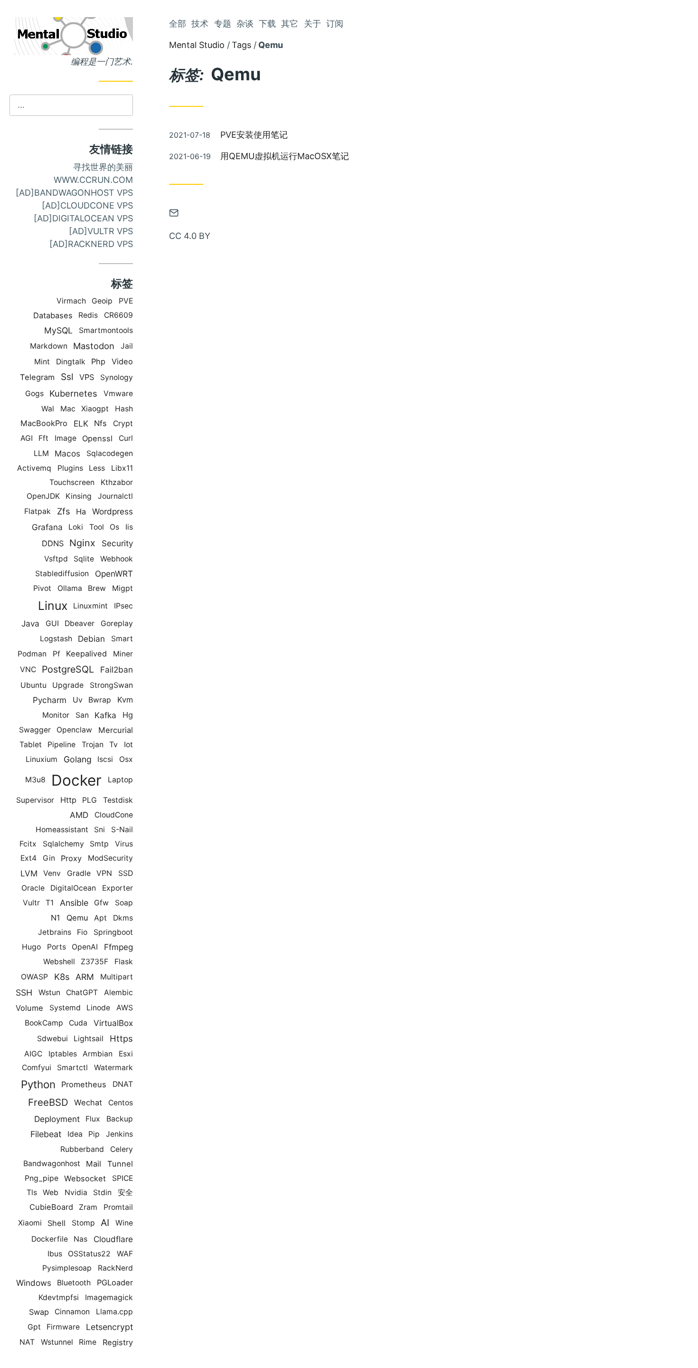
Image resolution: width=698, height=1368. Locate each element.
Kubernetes (73, 393)
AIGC (33, 1053)
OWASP (34, 976)
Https (121, 1038)
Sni (99, 829)
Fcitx (28, 843)
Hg (128, 715)
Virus (124, 843)
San (82, 715)
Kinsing (79, 496)
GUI (52, 623)
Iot (128, 744)
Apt (100, 917)
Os (114, 527)
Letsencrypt (109, 1327)
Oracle (33, 888)
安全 (125, 1192)
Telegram (37, 377)
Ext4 (28, 858)
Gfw (101, 902)
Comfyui (36, 1067)
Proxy (71, 858)
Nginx (82, 543)
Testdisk (118, 800)
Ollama (69, 588)
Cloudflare (113, 1239)
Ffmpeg (118, 947)
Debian (91, 639)
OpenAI (85, 946)
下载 (267, 23)
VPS (86, 377)
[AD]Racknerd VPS (91, 244)
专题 (222, 23)
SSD (125, 873)
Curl (126, 438)
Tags (241, 45)
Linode (98, 1007)
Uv (78, 699)
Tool (96, 527)
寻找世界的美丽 (103, 167)
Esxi (126, 1053)
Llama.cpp (114, 1311)
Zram (88, 1207)
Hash (124, 408)
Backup (119, 1118)
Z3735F (94, 961)
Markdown (48, 346)
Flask (123, 961)
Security (117, 543)
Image (65, 438)
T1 (50, 902)
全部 (177, 23)
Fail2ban (116, 669)
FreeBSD (48, 1102)
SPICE (122, 1178)
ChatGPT (82, 992)
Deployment (57, 1119)
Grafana (47, 527)
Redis (88, 315)
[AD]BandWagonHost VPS (74, 193)
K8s (62, 976)
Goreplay (117, 623)
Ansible (74, 903)
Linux (52, 605)
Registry (118, 1342)
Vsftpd (56, 558)
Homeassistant (62, 829)
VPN (104, 873)
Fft (43, 438)
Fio (82, 932)
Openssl (97, 438)
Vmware (118, 393)
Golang (78, 759)
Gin (49, 858)
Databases (53, 315)
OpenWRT (114, 574)
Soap (124, 902)
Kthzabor (117, 482)
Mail (93, 1163)
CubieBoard (51, 1207)
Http (68, 800)
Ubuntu (33, 685)
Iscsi (105, 759)
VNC (28, 669)
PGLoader (115, 1282)
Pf (56, 653)
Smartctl (72, 1067)
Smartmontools (106, 330)
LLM (41, 453)
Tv (113, 744)
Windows (33, 1283)
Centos (120, 1102)
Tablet (30, 744)
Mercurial (115, 730)
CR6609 (118, 315)
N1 (55, 917)
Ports (56, 946)
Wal (47, 408)
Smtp (99, 843)
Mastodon (93, 346)
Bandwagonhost (51, 1163)
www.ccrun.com (93, 180)
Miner (123, 653)
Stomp (83, 1222)
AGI (26, 438)
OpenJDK (43, 496)
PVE (126, 300)
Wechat (88, 1102)
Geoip (102, 300)
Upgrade (68, 685)
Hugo (31, 946)
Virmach (71, 300)
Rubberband (82, 1149)
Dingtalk (70, 361)
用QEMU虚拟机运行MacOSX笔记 (284, 156)
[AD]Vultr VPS (101, 231)
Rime (87, 1342)
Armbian (98, 1053)
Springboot (113, 932)
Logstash (56, 638)
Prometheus (83, 1084)
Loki (75, 527)
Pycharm (49, 700)
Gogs (34, 393)
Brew (97, 588)
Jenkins (119, 1134)
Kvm (125, 699)
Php (98, 361)
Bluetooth (74, 1282)
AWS (124, 1007)
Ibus (54, 1253)
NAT (27, 1342)
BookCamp (44, 1022)
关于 (312, 23)
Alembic (118, 992)
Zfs (63, 511)
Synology (116, 377)
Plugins (70, 468)
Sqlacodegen (109, 453)
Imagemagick (109, 1297)
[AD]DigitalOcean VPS (83, 218)
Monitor (55, 715)
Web (50, 1192)
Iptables (62, 1053)
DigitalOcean (73, 888)
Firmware (63, 1326)
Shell (56, 1223)
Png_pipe (41, 1178)
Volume (29, 1008)
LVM (29, 873)
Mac (67, 408)
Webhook (116, 558)
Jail (127, 346)
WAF (125, 1253)
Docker (76, 780)
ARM (84, 977)
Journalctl (115, 496)
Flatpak (37, 511)
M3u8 (35, 779)
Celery (121, 1149)
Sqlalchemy (63, 843)
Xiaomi (30, 1222)
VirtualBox (113, 1023)
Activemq (34, 468)
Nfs (100, 423)
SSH (24, 993)
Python (38, 1084)
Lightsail (89, 1038)
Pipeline (61, 744)
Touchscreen (71, 482)
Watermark (113, 1067)
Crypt (123, 423)
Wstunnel (57, 1342)
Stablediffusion (62, 573)
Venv (52, 873)
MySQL (58, 330)
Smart (122, 638)
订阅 (334, 23)
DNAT (123, 1084)
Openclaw (74, 729)
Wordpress (112, 511)
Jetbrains (54, 932)
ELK (81, 423)
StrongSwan (111, 685)
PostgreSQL (68, 669)
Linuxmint (90, 605)
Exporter (117, 888)
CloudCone (113, 814)
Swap (39, 1312)
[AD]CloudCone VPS (87, 205)
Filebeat (45, 1134)
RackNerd (115, 1268)
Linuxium (41, 759)
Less (97, 468)
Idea (75, 1134)
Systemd (65, 1007)
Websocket (85, 1178)
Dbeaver (79, 623)
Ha (81, 511)
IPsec (123, 605)
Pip (94, 1134)
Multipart (116, 976)
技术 (199, 23)
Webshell (59, 961)
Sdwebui (52, 1038)
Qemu (77, 917)
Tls (32, 1192)
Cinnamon (72, 1311)
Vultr (31, 902)
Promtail (118, 1207)
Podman (32, 653)
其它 (289, 23)
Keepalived (86, 653)
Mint (42, 361)
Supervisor (35, 800)
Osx (126, 759)
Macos (67, 453)
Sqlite (84, 558)
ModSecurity (110, 858)
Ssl (67, 376)
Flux (92, 1118)
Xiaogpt (95, 408)
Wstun (49, 992)
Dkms (123, 917)
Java (30, 623)
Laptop (120, 779)
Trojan (93, 744)
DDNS (53, 543)
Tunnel (120, 1163)
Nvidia (76, 1192)
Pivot (42, 588)
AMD (79, 815)
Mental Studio (197, 45)
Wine (124, 1222)
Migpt (122, 588)
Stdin (102, 1192)
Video (122, 361)
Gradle (79, 873)
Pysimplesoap (67, 1268)
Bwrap (99, 699)
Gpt (34, 1326)
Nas (80, 1239)
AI (105, 1222)
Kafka (105, 715)
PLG (89, 800)
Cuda (78, 1022)
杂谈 (245, 23)
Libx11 (122, 468)
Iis (129, 527)
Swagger (35, 729)
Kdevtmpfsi (58, 1297)
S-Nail (122, 829)
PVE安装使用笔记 (254, 135)
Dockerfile (49, 1239)
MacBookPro (43, 423)
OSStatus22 (89, 1253)
